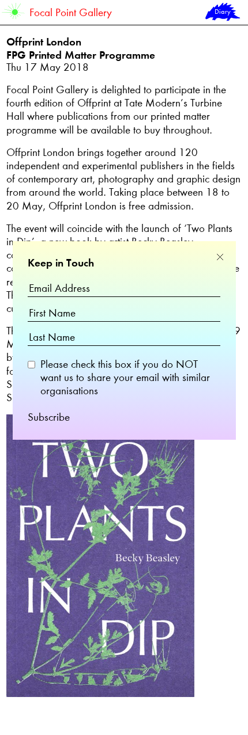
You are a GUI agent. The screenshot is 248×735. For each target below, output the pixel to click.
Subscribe (49, 418)
